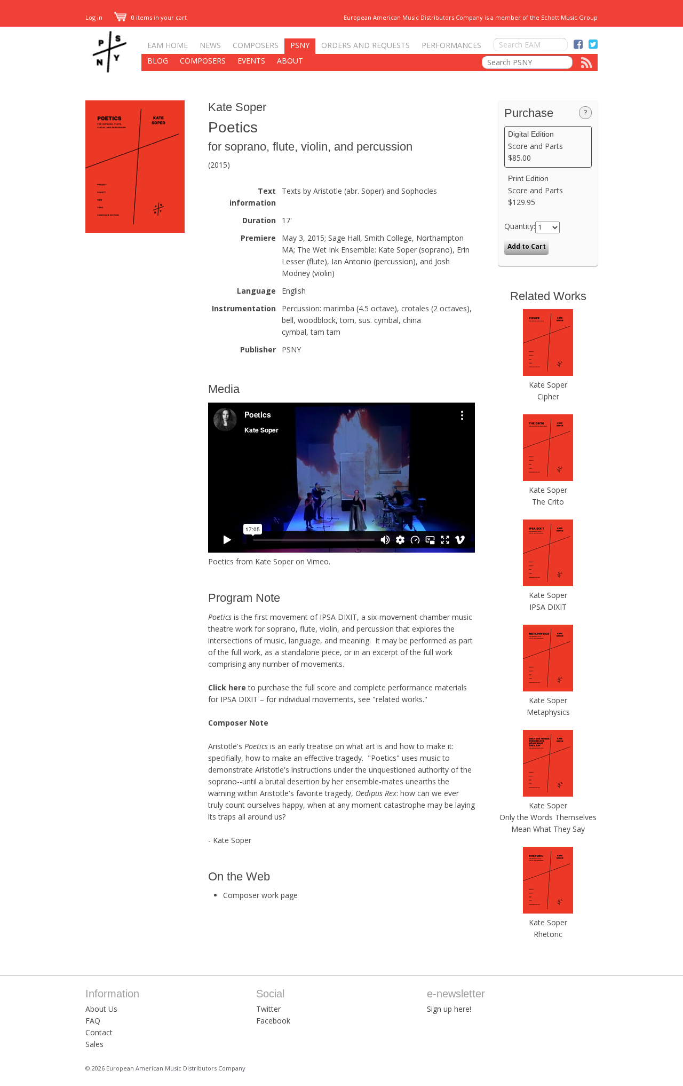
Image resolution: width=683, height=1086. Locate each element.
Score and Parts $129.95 (535, 190)
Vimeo (318, 561)
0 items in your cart (158, 17)
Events (251, 61)
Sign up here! (449, 1009)
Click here (227, 687)
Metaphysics (548, 712)
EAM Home (167, 45)
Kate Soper (237, 107)
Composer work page (260, 895)
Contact (99, 1032)
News (210, 45)
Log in (93, 17)
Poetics (221, 561)
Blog (157, 61)
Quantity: (519, 226)
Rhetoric (548, 934)
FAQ (92, 1021)
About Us (101, 1009)
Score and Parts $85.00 (535, 146)
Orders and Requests (365, 45)
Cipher (548, 396)
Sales (94, 1044)
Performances (451, 45)
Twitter (268, 1009)
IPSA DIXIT (548, 607)
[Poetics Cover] (135, 230)
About (290, 61)
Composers (256, 45)
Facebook (273, 1021)
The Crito (548, 502)
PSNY (299, 45)
